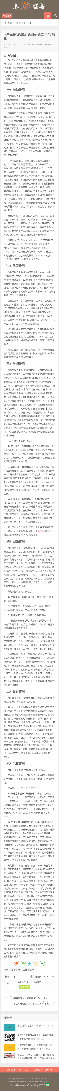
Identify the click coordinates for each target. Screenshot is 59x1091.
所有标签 (23, 1069)
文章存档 (11, 1069)
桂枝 (40, 531)
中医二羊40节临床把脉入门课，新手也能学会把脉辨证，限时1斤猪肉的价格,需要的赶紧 (36, 1058)
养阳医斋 (29, 6)
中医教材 (20, 23)
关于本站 (48, 1069)
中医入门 (15, 970)
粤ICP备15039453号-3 (21, 1085)
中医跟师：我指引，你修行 (30, 1025)
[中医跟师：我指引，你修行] (10, 1027)
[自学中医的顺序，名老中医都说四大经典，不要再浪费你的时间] (10, 1047)
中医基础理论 (29, 970)
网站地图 (35, 1069)
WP (23, 1081)
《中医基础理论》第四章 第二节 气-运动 (30, 1003)
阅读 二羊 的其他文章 (24, 987)
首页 (10, 23)
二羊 (8, 45)
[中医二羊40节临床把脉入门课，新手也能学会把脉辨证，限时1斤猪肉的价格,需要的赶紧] (10, 1057)
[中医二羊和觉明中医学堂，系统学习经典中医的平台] (10, 1037)
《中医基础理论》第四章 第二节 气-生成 (29, 998)
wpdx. (40, 1081)
